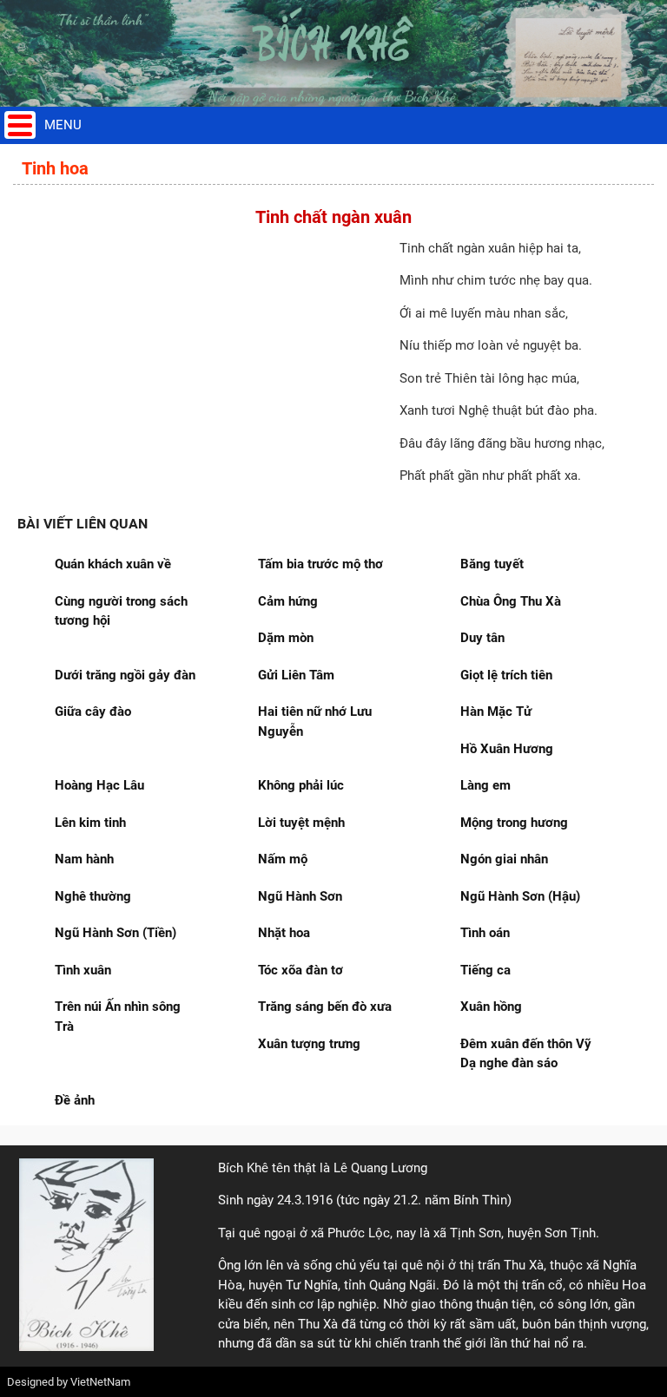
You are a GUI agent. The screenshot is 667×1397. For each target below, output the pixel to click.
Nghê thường (93, 896)
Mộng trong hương (514, 822)
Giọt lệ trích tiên (506, 675)
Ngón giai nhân (504, 859)
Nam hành (84, 859)
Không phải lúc (301, 785)
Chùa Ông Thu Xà (510, 601)
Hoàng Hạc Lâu (99, 785)
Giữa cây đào (93, 711)
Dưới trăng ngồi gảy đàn (125, 675)
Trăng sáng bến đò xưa (325, 1006)
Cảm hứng (288, 601)
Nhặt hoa (284, 933)
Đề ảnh (75, 1100)
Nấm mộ (282, 859)
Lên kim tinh (90, 822)
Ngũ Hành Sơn (300, 896)
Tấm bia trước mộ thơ (320, 564)
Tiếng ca (485, 970)
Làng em (485, 785)
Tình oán (485, 933)
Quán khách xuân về (113, 564)
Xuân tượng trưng (309, 1044)
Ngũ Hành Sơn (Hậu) (520, 896)
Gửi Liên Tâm (296, 675)
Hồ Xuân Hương (506, 749)
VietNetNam (100, 1381)
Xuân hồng (491, 1006)
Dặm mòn (286, 638)
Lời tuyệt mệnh (301, 822)
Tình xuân (83, 970)
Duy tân (482, 638)
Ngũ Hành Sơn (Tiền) (115, 933)
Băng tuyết (492, 564)
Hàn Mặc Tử (496, 711)
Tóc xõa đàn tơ (300, 970)
